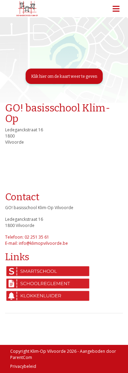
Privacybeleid (23, 366)
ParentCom (21, 357)
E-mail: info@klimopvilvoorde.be (36, 243)
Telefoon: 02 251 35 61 (27, 237)
